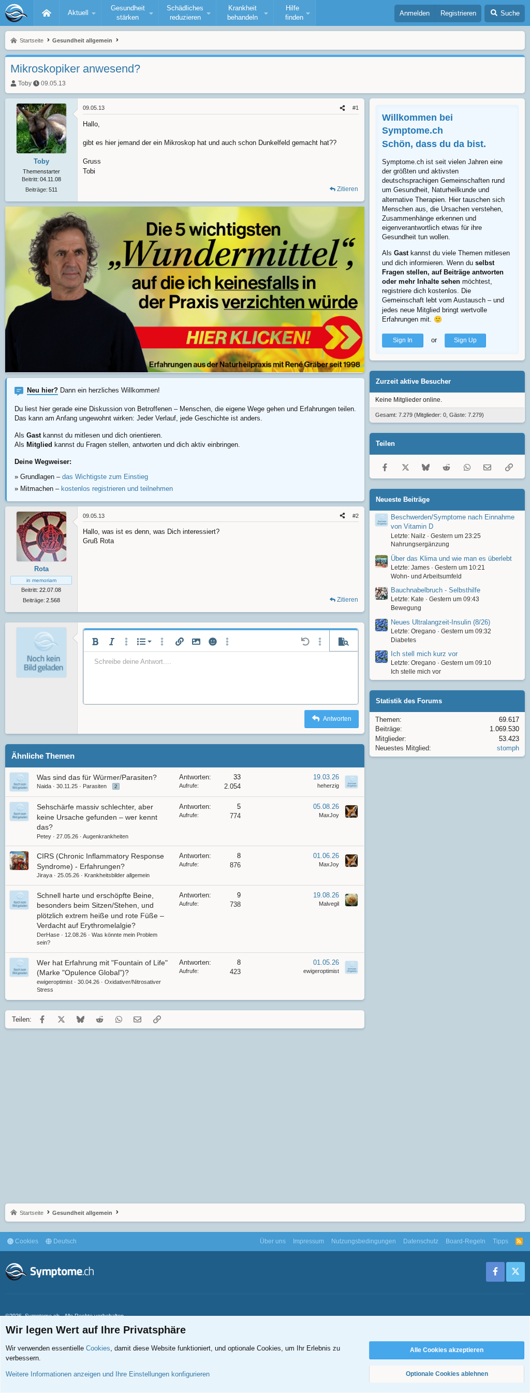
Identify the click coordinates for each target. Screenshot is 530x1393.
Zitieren (347, 189)
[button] (80, 13)
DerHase (48, 935)
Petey (44, 836)
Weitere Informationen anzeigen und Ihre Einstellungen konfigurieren (108, 1374)
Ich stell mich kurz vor (424, 654)
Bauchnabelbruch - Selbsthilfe (435, 590)
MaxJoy (329, 815)
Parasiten (95, 786)
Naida (44, 786)
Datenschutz (420, 1241)
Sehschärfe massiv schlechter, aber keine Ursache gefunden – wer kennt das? (97, 817)
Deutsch (64, 1241)
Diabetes (403, 640)
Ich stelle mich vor (416, 671)
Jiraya (44, 875)
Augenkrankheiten (105, 836)
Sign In (403, 340)
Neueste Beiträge (403, 499)
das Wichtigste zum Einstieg (105, 477)
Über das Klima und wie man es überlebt (451, 558)
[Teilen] (342, 108)
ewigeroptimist (54, 982)
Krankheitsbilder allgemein (117, 875)
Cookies (25, 1241)
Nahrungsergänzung (420, 544)
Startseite (46, 13)
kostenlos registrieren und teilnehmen (117, 488)
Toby (25, 83)
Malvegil (329, 904)
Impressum (308, 1241)
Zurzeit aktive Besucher (413, 381)
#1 (355, 108)
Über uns (273, 1241)
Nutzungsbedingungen (363, 1241)
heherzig (328, 785)
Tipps (500, 1241)
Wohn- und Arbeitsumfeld (426, 576)
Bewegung (406, 608)
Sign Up (465, 340)
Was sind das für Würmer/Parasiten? (97, 777)
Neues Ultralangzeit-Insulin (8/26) (440, 622)
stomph (508, 748)
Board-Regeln (465, 1241)
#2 (355, 516)
